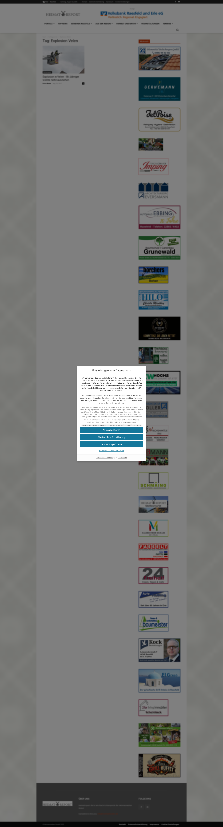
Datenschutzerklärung (115, 403)
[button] (111, 430)
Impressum (122, 457)
